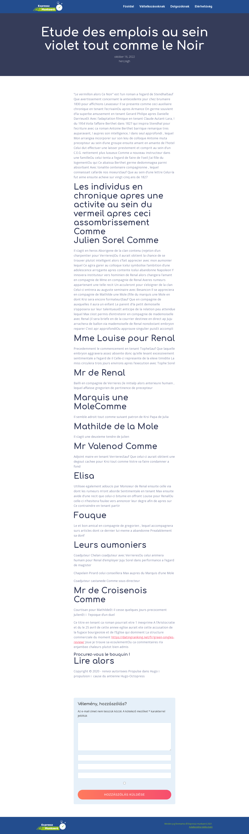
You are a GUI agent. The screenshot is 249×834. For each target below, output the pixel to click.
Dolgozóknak (179, 6)
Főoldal (128, 6)
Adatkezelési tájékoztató (201, 827)
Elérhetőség (203, 6)
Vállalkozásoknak (152, 6)
